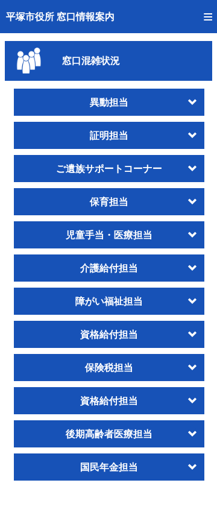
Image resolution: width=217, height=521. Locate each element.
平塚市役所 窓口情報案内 (60, 16)
